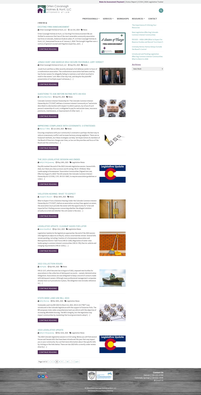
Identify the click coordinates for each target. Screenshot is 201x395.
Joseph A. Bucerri (45, 197)
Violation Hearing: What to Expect (57, 194)
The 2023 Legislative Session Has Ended (59, 159)
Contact (152, 18)
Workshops (123, 18)
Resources (137, 18)
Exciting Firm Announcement (53, 27)
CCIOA (140, 2)
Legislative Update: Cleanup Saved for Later (62, 226)
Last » (77, 362)
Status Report (131, 2)
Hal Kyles (42, 266)
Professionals (90, 18)
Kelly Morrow (44, 301)
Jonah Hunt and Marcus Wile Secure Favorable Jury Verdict (71, 62)
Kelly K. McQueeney (46, 162)
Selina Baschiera (45, 97)
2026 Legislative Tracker (153, 2)
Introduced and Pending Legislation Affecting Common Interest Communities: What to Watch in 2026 (147, 56)
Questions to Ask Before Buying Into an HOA (62, 94)
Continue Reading (48, 49)
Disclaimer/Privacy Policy (97, 391)
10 (67, 362)
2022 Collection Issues (50, 263)
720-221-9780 (157, 375)
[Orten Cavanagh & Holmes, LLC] (54, 12)
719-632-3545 (157, 377)
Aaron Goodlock (45, 229)
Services (107, 18)
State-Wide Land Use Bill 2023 (53, 298)
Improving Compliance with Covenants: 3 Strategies (66, 126)
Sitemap (110, 391)
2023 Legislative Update (50, 330)
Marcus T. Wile (44, 129)
